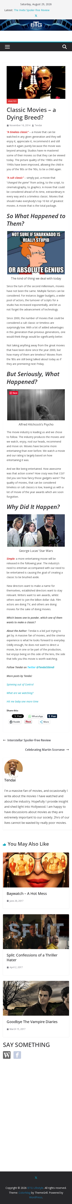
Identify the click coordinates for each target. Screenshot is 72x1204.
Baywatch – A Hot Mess (27, 893)
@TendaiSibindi (45, 667)
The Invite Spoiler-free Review (31, 10)
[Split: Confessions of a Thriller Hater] (36, 917)
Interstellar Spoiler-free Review (29, 740)
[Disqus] (36, 1108)
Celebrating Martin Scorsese (45, 750)
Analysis (12, 101)
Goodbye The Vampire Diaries (32, 1021)
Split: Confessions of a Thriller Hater (32, 957)
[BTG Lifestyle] (36, 22)
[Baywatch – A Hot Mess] (36, 855)
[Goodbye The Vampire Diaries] (36, 983)
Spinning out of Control (20, 684)
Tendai (38, 125)
